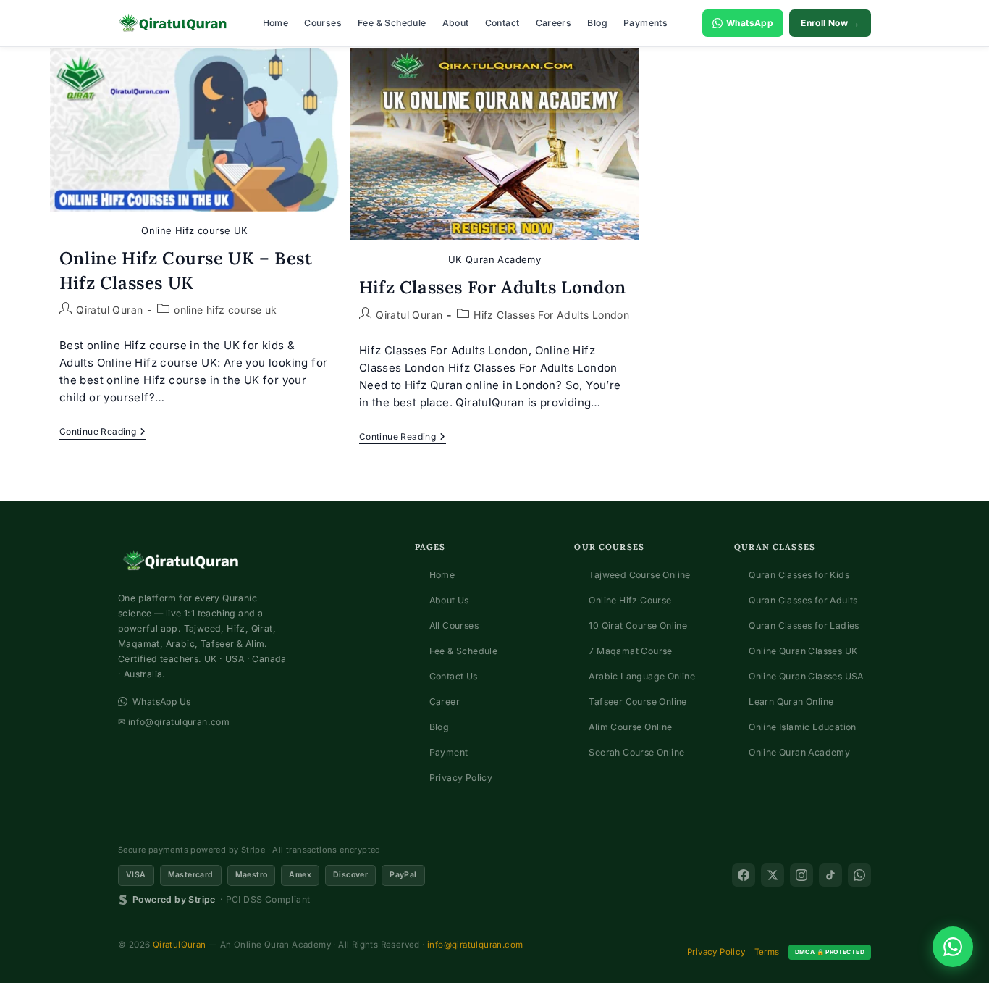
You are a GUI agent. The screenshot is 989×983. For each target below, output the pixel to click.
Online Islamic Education (803, 726)
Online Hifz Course (630, 600)
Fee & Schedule (392, 22)
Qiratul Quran (109, 310)
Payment (448, 752)
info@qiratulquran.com (475, 945)
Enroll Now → (830, 22)
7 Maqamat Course (630, 650)
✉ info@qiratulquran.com (174, 721)
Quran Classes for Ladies (804, 625)
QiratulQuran (179, 945)
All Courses (454, 625)
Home (276, 22)
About (455, 22)
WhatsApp (749, 22)
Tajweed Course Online (639, 574)
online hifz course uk (225, 310)
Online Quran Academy (799, 752)
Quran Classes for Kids (799, 574)
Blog (597, 22)
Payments (645, 22)
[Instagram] (801, 875)
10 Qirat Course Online (638, 625)
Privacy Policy (461, 777)
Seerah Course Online (636, 752)
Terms (767, 952)
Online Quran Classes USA (806, 676)
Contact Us (453, 676)
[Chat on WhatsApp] (953, 946)
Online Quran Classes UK (803, 650)
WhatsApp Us (161, 701)
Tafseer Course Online (637, 701)
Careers (554, 22)
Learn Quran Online (791, 701)
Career (444, 701)
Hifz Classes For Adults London (492, 287)
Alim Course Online (630, 726)
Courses (323, 22)
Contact (502, 22)
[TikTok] (830, 875)
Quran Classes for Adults (803, 600)
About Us (449, 600)
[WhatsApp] (859, 875)
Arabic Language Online (642, 676)
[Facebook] (743, 875)
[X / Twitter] (772, 875)
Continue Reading (102, 433)
